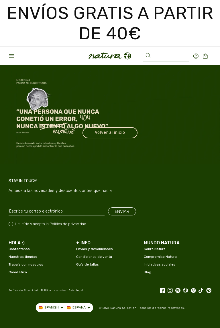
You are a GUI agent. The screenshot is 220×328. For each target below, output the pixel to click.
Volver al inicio (110, 132)
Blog (147, 272)
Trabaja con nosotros (26, 264)
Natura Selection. (124, 308)
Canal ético (18, 272)
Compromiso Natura (160, 257)
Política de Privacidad (23, 290)
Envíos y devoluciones (94, 249)
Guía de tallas (87, 264)
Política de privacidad (68, 224)
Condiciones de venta (94, 257)
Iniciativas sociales (159, 264)
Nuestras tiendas (23, 257)
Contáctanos (19, 249)
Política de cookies (53, 290)
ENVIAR (122, 211)
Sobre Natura (155, 249)
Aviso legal (75, 290)
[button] (11, 56)
